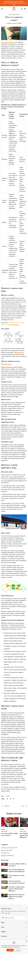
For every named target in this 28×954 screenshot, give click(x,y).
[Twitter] (14, 798)
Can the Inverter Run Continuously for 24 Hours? (17, 882)
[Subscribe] (25, 918)
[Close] (26, 941)
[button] (25, 8)
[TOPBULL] (14, 8)
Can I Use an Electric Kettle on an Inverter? (9, 834)
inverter (8, 796)
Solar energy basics (14, 14)
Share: (3, 799)
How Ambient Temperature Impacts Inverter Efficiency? (17, 870)
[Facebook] (7, 798)
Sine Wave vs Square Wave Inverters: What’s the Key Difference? (16, 889)
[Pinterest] (10, 798)
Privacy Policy (16, 947)
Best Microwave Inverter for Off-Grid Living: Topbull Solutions (16, 896)
